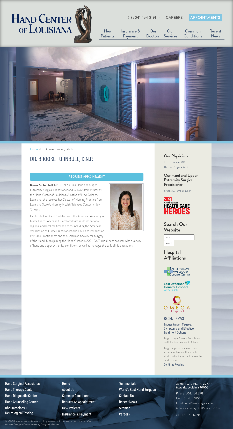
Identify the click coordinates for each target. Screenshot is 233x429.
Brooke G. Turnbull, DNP (177, 191)
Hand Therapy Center (19, 389)
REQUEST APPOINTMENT (87, 176)
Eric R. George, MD (174, 162)
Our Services (170, 33)
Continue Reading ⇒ (175, 364)
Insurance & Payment (130, 33)
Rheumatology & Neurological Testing (19, 410)
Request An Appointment (79, 401)
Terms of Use (84, 421)
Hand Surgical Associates (22, 383)
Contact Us (126, 395)
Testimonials (127, 383)
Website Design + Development (21, 424)
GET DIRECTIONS (188, 415)
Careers (174, 17)
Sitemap (124, 408)
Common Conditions (193, 33)
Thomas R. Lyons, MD (176, 167)
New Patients (107, 33)
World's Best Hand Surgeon (137, 389)
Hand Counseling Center (21, 401)
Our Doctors (153, 33)
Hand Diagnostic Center (21, 395)
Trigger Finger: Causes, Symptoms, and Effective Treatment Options (179, 328)
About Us (68, 389)
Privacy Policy (69, 421)
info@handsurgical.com (199, 403)
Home (34, 149)
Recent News (215, 33)
